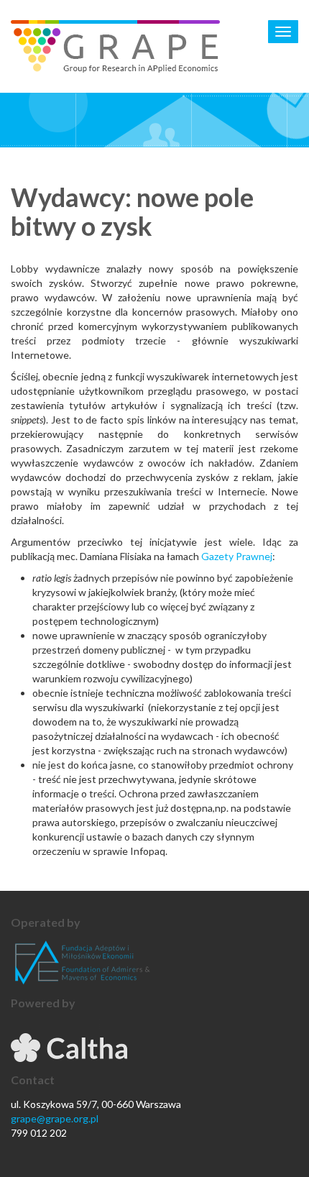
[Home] (115, 46)
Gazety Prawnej (236, 556)
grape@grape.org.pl (54, 1118)
